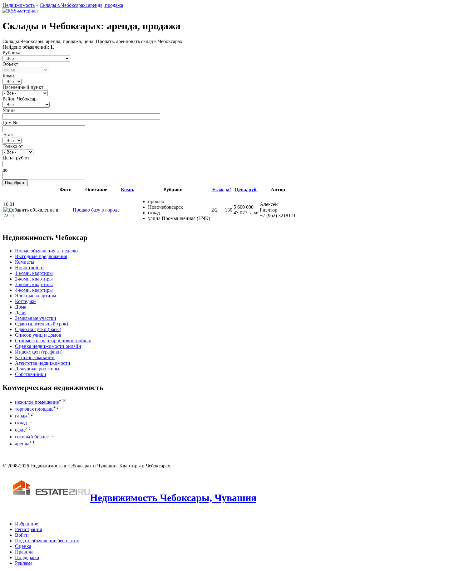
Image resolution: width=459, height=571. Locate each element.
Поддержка (27, 557)
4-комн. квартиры (34, 290)
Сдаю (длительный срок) (41, 323)
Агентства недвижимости (42, 363)
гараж (21, 415)
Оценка (23, 546)
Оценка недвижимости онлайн (48, 346)
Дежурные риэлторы (37, 368)
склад (21, 423)
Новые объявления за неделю (46, 250)
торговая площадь (34, 409)
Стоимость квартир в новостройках (53, 340)
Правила (24, 551)
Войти (22, 535)
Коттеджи (25, 301)
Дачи (20, 312)
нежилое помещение (37, 402)
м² (228, 189)
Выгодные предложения (41, 256)
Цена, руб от (15, 157)
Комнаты (24, 262)
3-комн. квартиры (34, 284)
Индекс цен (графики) (38, 351)
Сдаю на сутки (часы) (38, 329)
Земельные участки (35, 318)
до (4, 170)
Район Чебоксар (19, 98)
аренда (22, 444)
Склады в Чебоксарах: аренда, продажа (81, 5)
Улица (9, 110)
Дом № (9, 122)
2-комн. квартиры (34, 278)
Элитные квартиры (35, 295)
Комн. (8, 75)
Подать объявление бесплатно (47, 540)
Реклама (23, 563)
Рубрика (11, 52)
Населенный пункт (22, 87)
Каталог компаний (35, 357)
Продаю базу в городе (96, 209)
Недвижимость (18, 5)
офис (20, 429)
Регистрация (28, 529)
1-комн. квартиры (34, 273)
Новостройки (29, 267)
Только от (12, 146)
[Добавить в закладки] (30, 210)
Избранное (26, 523)
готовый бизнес (32, 436)
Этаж (8, 134)
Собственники (30, 374)
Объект (10, 64)
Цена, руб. (246, 189)
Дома (20, 307)
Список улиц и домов (38, 335)
